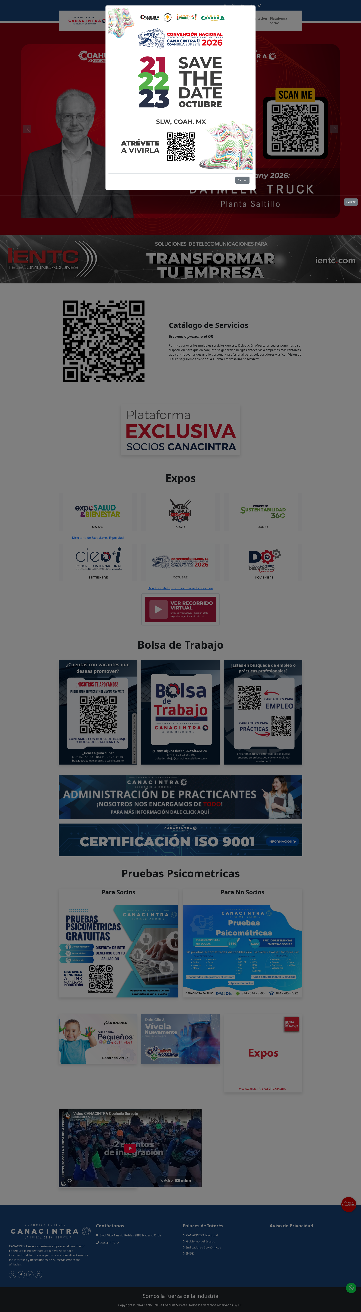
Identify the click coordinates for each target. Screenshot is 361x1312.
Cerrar (242, 180)
